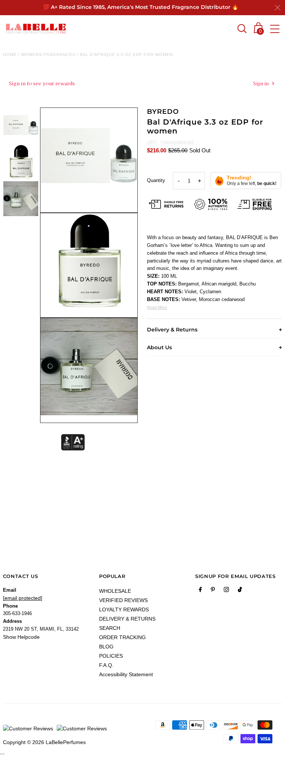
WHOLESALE (115, 591)
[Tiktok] (240, 591)
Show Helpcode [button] (21, 637)
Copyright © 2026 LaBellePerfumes (44, 742)
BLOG (106, 647)
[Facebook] (200, 591)
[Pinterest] (213, 591)
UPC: (152, 142)
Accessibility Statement (126, 674)
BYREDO (162, 112)
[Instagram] (226, 591)
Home (10, 54)
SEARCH (109, 628)
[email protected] (22, 598)
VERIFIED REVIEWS (123, 600)
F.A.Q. (106, 665)
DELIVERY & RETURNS (127, 619)
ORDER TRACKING (122, 637)
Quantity (156, 180)
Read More (157, 307)
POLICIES (111, 656)
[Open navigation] (274, 29)
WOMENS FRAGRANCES (48, 54)
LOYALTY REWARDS (124, 609)
